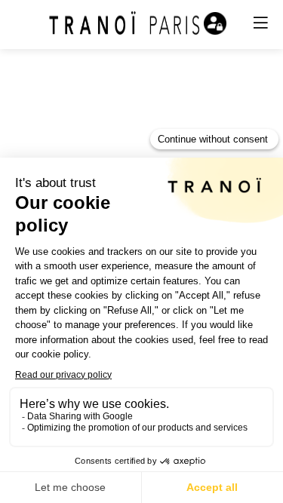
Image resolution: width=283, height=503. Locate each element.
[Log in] (215, 23)
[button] (260, 22)
